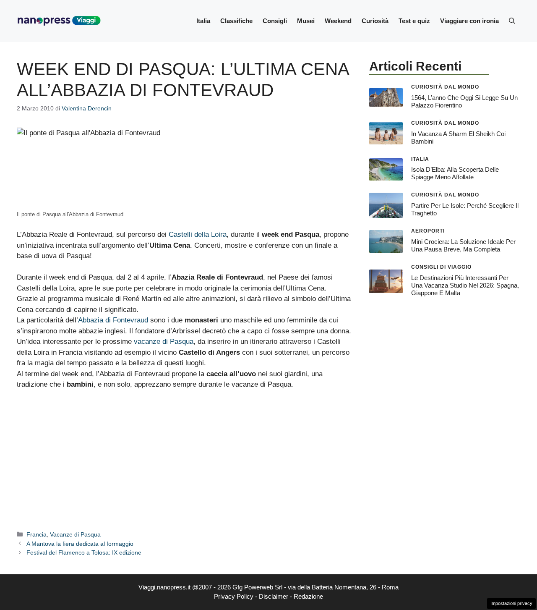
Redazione (308, 596)
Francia (36, 534)
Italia (203, 20)
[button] (512, 21)
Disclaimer (273, 596)
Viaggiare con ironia (469, 20)
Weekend (338, 20)
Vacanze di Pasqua (75, 534)
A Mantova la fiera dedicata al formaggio (79, 543)
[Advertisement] (184, 459)
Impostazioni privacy (511, 603)
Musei (306, 20)
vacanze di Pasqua (163, 342)
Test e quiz (414, 20)
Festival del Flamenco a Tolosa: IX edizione (83, 552)
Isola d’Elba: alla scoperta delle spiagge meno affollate (455, 173)
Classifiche (236, 20)
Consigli (275, 20)
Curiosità (375, 20)
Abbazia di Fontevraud (113, 320)
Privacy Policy (233, 596)
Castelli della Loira (198, 234)
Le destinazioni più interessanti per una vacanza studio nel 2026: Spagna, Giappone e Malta (465, 285)
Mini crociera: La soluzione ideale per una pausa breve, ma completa (463, 245)
